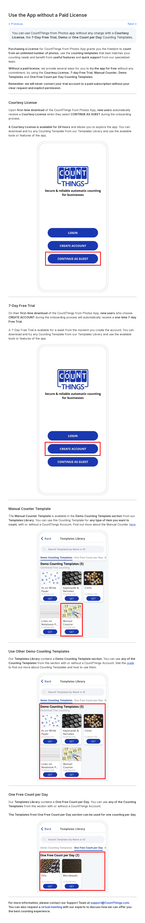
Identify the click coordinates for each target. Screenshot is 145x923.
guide (130, 663)
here (132, 524)
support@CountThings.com (110, 902)
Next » (132, 24)
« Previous (15, 24)
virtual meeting (51, 907)
